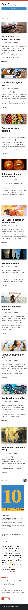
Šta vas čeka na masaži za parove (10, 38)
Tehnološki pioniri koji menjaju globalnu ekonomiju (13, 592)
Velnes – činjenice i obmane (11, 308)
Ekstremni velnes (10, 263)
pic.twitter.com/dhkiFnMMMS (11, 565)
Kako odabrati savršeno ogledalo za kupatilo (11, 522)
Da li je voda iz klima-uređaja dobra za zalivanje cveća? (12, 530)
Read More (5, 61)
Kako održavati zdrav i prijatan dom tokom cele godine (12, 535)
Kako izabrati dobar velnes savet (11, 175)
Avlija (5, 3)
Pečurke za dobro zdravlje (10, 129)
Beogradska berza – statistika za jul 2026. (11, 580)
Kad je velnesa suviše (12, 398)
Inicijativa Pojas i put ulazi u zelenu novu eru (11, 590)
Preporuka (6, 577)
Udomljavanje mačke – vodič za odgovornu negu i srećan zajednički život (13, 526)
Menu (15, 9)
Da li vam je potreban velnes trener (12, 221)
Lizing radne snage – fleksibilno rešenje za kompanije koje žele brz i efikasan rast (14, 583)
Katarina (5, 42)
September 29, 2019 (8, 572)
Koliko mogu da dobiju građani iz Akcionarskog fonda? (12, 587)
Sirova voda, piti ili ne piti (13, 356)
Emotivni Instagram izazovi (11, 83)
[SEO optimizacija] (12, 498)
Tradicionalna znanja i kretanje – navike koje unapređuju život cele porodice (11, 519)
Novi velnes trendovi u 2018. (13, 448)
